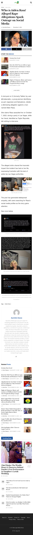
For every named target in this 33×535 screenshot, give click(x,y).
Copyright (23, 517)
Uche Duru (4, 387)
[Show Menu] (2, 2)
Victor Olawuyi (5, 370)
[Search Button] (31, 2)
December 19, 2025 (14, 416)
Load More (17, 90)
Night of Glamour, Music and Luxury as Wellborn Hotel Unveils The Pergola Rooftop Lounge (21, 81)
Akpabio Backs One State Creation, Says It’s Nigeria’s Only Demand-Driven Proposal (20, 73)
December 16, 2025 (15, 431)
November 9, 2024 (17, 27)
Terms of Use (20, 519)
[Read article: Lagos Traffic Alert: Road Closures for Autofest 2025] (28, 421)
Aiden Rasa (7, 304)
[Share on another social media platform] (27, 49)
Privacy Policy (12, 519)
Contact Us (16, 517)
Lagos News (8, 7)
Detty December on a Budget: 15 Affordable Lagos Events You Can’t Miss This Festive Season (18, 503)
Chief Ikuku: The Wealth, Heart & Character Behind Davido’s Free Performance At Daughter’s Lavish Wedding (12, 469)
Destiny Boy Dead (15, 58)
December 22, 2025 (15, 85)
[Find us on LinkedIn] (17, 531)
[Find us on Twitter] (15, 531)
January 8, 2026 (14, 68)
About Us (4, 517)
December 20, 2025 (15, 404)
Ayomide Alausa (6, 27)
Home (2, 7)
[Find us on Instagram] (19, 531)
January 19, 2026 (14, 60)
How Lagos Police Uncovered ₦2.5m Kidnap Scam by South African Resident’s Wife (10, 400)
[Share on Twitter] (17, 49)
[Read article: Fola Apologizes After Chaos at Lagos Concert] (28, 429)
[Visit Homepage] (16, 2)
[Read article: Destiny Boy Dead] (4, 59)
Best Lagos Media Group (18, 527)
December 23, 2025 (15, 77)
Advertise (10, 517)
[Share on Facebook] (6, 49)
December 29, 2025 (15, 422)
